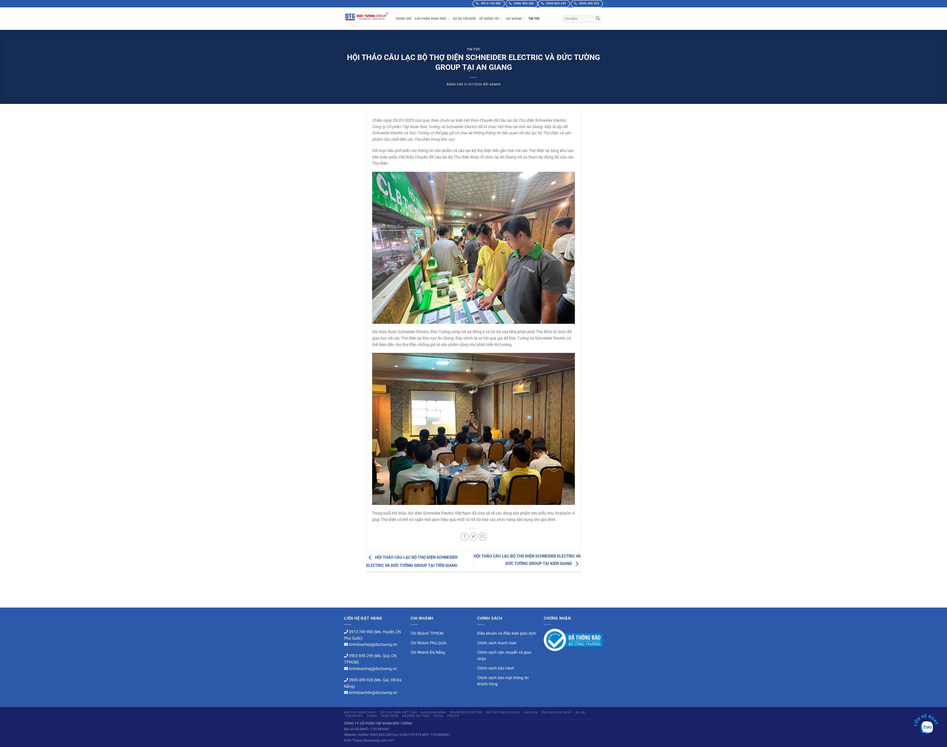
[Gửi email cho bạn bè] (482, 537)
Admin (495, 84)
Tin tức (534, 18)
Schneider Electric (466, 712)
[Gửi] (598, 19)
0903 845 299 (361, 655)
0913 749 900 (361, 632)
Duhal (439, 716)
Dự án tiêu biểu (464, 18)
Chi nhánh (514, 18)
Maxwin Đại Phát (416, 716)
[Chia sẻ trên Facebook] (464, 537)
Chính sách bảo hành (495, 668)
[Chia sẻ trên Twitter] (474, 537)
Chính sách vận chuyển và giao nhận (504, 655)
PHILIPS (453, 716)
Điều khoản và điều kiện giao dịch (506, 633)
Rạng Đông (390, 716)
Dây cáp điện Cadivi (360, 712)
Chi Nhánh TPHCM (427, 633)
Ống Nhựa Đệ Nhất (556, 712)
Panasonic (354, 716)
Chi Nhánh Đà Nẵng (428, 652)
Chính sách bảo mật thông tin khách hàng (503, 681)
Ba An (580, 712)
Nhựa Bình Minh (433, 712)
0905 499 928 (361, 680)
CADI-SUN (530, 712)
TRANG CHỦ (403, 18)
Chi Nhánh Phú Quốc (429, 643)
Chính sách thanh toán (497, 643)
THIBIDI (371, 716)
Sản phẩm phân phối (430, 18)
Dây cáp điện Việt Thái (398, 712)
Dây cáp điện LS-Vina (503, 712)
